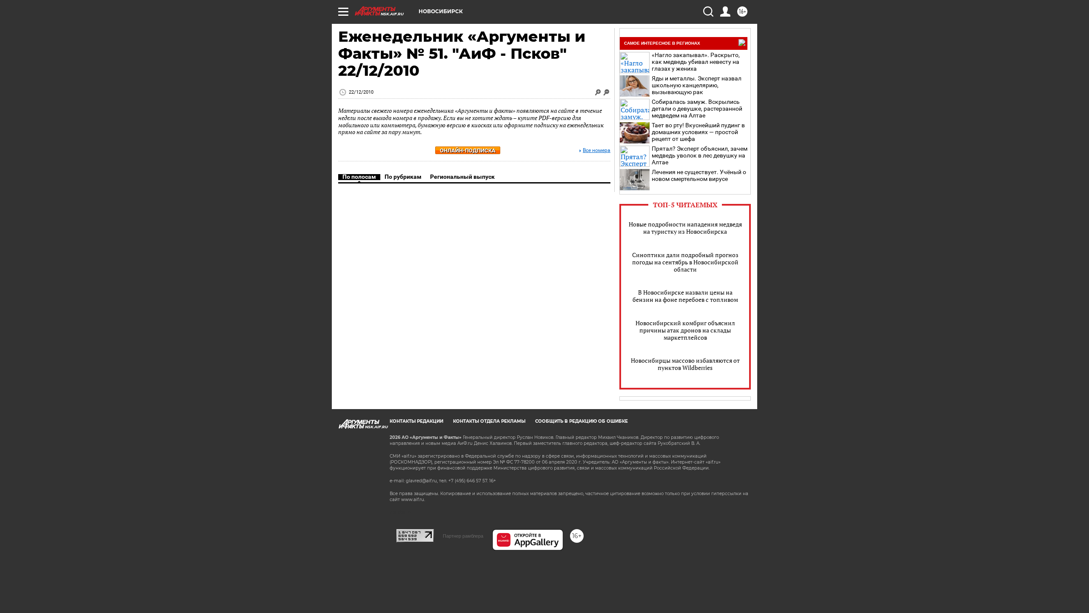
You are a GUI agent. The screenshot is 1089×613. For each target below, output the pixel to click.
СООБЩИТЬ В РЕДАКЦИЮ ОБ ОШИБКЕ (581, 421)
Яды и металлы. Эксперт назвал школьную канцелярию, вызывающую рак (696, 85)
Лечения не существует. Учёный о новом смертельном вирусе (699, 175)
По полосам (359, 176)
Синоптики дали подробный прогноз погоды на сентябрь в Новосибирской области (685, 262)
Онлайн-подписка (468, 150)
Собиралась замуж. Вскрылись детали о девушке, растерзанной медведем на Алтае (697, 108)
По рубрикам (403, 176)
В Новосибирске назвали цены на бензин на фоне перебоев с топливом (685, 296)
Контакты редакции (416, 421)
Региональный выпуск (462, 176)
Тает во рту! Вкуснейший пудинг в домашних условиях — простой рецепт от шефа (698, 132)
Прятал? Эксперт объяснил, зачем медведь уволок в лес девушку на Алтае (699, 155)
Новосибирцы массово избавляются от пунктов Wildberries (685, 364)
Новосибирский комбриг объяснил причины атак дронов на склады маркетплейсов (685, 330)
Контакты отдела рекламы (489, 421)
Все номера (596, 150)
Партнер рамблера (463, 536)
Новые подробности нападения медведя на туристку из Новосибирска (685, 228)
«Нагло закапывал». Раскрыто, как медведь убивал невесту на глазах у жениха (696, 62)
